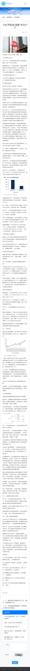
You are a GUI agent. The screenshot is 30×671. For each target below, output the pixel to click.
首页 (3, 17)
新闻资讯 (9, 17)
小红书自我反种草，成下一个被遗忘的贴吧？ (15, 617)
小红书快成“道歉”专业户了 (12, 627)
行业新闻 (17, 17)
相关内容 (7, 612)
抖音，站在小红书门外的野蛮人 (13, 622)
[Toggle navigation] (25, 3)
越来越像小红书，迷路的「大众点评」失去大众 (14, 638)
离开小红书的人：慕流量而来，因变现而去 (15, 632)
